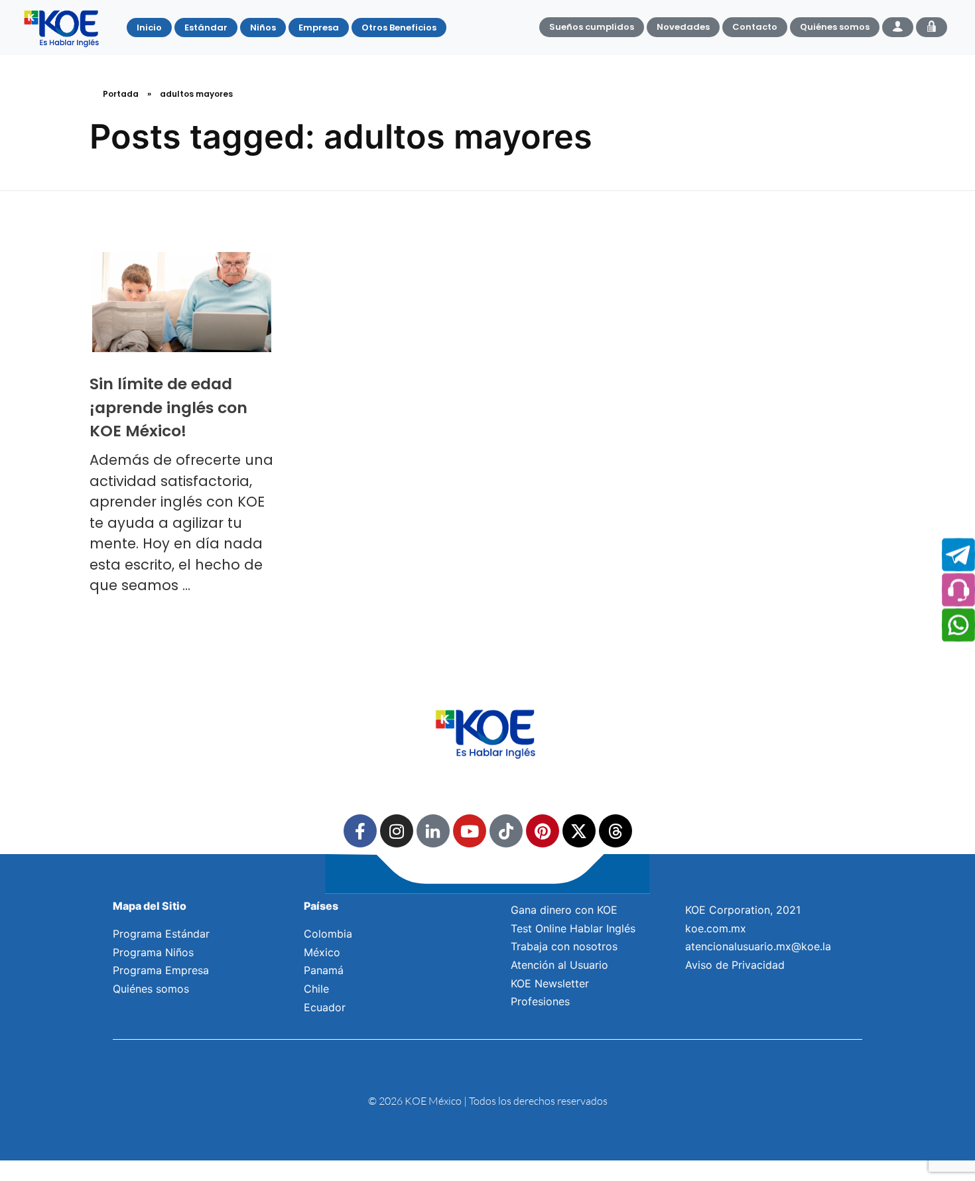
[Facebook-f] (360, 830)
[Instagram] (396, 830)
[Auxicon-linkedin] (433, 830)
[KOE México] (63, 28)
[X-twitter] (579, 830)
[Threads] (615, 830)
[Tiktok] (506, 830)
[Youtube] (469, 830)
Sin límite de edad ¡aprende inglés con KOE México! (168, 407)
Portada (121, 93)
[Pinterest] (542, 830)
